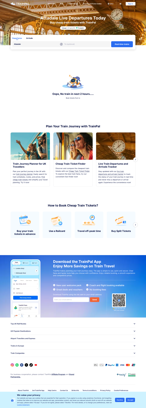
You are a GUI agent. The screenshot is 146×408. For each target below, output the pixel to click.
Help (61, 4)
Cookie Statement (23, 405)
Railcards (51, 4)
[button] (110, 4)
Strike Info (75, 390)
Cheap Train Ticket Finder (79, 171)
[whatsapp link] (17, 365)
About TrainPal (23, 390)
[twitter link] (26, 365)
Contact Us (64, 390)
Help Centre (52, 390)
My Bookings (73, 4)
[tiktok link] (31, 365)
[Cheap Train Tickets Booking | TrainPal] (20, 3)
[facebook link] (21, 365)
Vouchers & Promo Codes (92, 4)
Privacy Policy (105, 390)
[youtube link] (36, 365)
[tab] (17, 38)
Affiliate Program (58, 374)
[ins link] (12, 365)
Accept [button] (130, 400)
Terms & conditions (90, 390)
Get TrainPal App (38, 390)
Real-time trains (122, 44)
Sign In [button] (130, 4)
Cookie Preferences (121, 390)
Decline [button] (120, 400)
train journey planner (24, 174)
